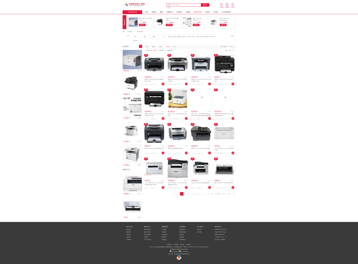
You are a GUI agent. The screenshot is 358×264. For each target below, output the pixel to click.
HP (163, 36)
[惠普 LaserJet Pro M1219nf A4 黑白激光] (201, 143)
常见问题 (164, 229)
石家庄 (185, 247)
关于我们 (199, 232)
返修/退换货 (182, 239)
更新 (167, 46)
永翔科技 (168, 7)
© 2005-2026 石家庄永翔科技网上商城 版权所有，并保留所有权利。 (166, 247)
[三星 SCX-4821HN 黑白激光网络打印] (201, 177)
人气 (174, 46)
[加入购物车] (163, 84)
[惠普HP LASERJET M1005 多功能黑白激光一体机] (154, 74)
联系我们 (169, 244)
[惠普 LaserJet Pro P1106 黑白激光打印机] (154, 143)
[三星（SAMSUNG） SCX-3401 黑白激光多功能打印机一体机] (154, 177)
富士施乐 (135, 40)
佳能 (145, 36)
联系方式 (199, 229)
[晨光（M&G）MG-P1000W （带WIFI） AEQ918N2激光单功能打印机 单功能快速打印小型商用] (132, 69)
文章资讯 (179, 12)
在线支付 (128, 237)
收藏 (152, 84)
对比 (147, 84)
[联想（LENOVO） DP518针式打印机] (224, 177)
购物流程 (128, 232)
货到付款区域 (147, 229)
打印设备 (130, 31)
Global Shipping (147, 239)
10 (212, 194)
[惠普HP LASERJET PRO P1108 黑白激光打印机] (177, 74)
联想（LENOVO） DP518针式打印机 (224, 182)
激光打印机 (198, 12)
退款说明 (181, 237)
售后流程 (128, 229)
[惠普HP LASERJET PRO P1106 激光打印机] (224, 74)
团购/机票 (164, 237)
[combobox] (186, 4)
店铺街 (154, 12)
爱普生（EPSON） (182, 36)
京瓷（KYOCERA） (201, 36)
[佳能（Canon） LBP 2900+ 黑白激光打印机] (177, 108)
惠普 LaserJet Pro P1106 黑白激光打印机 (154, 148)
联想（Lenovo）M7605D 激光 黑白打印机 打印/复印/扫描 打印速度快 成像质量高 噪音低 (201, 115)
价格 (160, 46)
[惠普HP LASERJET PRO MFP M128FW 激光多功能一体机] (154, 108)
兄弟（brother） (192, 36)
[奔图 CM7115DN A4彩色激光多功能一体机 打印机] (132, 92)
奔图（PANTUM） (210, 36)
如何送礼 (146, 237)
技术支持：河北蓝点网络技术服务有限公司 (179, 254)
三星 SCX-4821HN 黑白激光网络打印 (200, 182)
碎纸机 (188, 12)
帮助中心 (188, 244)
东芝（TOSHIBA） (173, 36)
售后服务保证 (182, 232)
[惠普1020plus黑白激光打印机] (177, 143)
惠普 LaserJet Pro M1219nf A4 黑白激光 (200, 148)
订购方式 (128, 234)
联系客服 (164, 239)
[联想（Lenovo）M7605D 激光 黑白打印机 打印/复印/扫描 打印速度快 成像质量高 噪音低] (201, 108)
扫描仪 (207, 12)
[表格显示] (230, 50)
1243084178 (176, 251)
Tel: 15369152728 (191, 247)
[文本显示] (233, 50)
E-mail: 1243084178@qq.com (201, 247)
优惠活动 (170, 12)
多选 (232, 35)
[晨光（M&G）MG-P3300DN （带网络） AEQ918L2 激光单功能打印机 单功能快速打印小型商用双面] (132, 116)
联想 (135, 36)
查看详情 (142, 25)
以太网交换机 (226, 12)
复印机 (216, 12)
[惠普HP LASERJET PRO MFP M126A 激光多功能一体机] (201, 74)
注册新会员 (164, 234)
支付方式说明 (147, 234)
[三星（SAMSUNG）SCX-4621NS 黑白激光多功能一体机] (177, 177)
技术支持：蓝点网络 (220, 239)
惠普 (154, 36)
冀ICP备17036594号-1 (183, 249)
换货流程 (181, 234)
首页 (146, 12)
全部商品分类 (132, 12)
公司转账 (128, 239)
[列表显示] (226, 50)
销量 (153, 46)
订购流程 (164, 232)
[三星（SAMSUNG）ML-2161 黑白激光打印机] (224, 143)
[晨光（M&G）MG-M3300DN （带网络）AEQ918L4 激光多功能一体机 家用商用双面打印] (132, 163)
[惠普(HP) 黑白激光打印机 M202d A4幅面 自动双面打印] (224, 108)
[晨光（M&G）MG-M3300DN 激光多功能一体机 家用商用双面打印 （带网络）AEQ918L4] (132, 139)
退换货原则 (182, 229)
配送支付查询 (147, 232)
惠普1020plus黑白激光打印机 (175, 148)
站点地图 (176, 244)
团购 (161, 12)
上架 (146, 46)
